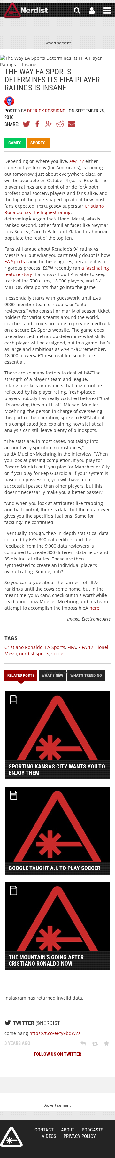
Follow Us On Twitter (57, 1054)
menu (107, 10)
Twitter (26, 123)
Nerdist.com (11, 1137)
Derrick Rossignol (47, 111)
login (92, 10)
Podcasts (92, 1130)
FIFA (71, 647)
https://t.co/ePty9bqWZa (55, 1033)
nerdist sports (34, 654)
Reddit (60, 123)
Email (71, 123)
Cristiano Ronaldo (23, 647)
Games (15, 142)
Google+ (49, 123)
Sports (38, 142)
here (94, 608)
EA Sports (14, 262)
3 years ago (17, 1043)
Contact (44, 1130)
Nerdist (25, 10)
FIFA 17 (76, 161)
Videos (49, 1136)
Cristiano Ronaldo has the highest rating (54, 209)
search (77, 10)
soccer (58, 654)
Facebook (38, 123)
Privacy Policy (80, 1136)
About (67, 1130)
